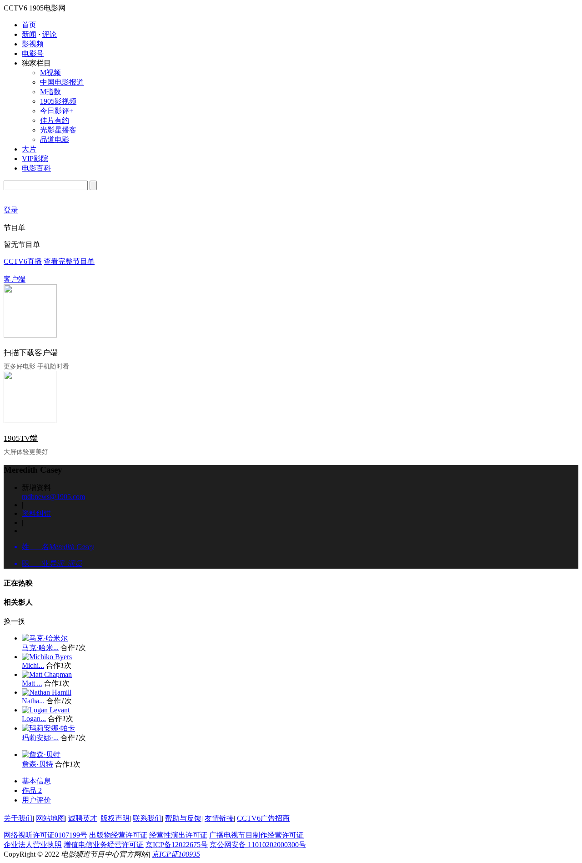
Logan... (34, 718)
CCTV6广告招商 (263, 818)
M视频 (50, 72)
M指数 (50, 92)
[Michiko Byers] (47, 657)
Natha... (33, 701)
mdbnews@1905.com (53, 496)
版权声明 (115, 818)
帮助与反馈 (183, 818)
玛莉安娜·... (40, 738)
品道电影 (54, 139)
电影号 (33, 53)
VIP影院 (35, 158)
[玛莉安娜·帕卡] (48, 728)
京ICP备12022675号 (177, 844)
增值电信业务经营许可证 (104, 844)
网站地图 (50, 818)
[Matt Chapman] (47, 674)
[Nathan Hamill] (46, 692)
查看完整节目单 (69, 261)
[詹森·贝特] (41, 754)
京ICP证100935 (176, 854)
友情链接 (219, 818)
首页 (29, 25)
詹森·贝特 (37, 764)
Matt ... (32, 683)
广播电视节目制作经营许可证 (256, 835)
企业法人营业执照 (33, 844)
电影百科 (36, 168)
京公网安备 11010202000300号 (258, 844)
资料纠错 (36, 513)
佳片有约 (54, 120)
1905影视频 (58, 101)
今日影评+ (56, 111)
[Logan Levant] (46, 710)
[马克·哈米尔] (45, 638)
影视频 (33, 44)
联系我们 (147, 818)
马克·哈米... (40, 647)
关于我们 (18, 818)
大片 (29, 149)
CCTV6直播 (23, 261)
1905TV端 (21, 438)
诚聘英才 (82, 818)
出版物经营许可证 (118, 835)
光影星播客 (58, 130)
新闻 (29, 34)
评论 (49, 34)
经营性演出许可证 (178, 835)
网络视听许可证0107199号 (45, 835)
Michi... (33, 665)
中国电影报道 (62, 82)
